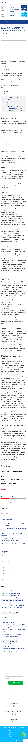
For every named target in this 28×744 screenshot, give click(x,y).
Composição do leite (12, 97)
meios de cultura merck (8, 634)
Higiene (4, 564)
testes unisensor (6, 648)
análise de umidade (7, 600)
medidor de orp (18, 631)
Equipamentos (6, 558)
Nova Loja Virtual (23, 14)
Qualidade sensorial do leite (14, 110)
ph (2, 639)
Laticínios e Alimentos (8, 573)
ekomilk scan (11, 624)
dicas (18, 622)
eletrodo (19, 624)
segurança (15, 641)
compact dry (20, 607)
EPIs (23, 624)
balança (4, 602)
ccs (14, 607)
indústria (17, 627)
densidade (12, 622)
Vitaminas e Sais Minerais (14, 106)
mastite (3, 631)
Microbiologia (5, 577)
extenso (4, 627)
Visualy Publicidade (18, 740)
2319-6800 (3, 8)
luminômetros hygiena (19, 629)
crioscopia (17, 615)
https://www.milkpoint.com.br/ (8, 483)
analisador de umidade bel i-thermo (11, 593)
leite (11, 629)
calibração (4, 607)
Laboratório (5, 567)
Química (4, 579)
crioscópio (4, 617)
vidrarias (9, 651)
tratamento (14, 648)
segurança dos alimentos (8, 644)
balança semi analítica (19, 605)
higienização (10, 627)
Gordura (9, 103)
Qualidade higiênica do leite (14, 108)
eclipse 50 (4, 624)
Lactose (9, 101)
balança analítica (11, 602)
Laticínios (4, 571)
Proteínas (9, 105)
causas (10, 607)
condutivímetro (5, 610)
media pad (9, 631)
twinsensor (21, 648)
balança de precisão (7, 605)
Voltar (4, 489)
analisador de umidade (8, 590)
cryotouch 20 (5, 622)
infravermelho (5, 629)
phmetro (6, 639)
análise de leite (19, 598)
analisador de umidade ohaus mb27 (11, 595)
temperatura (19, 644)
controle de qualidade (7, 615)
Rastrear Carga (23, 8)
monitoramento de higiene (17, 636)
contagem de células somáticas (10, 612)
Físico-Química (6, 561)
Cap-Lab (4, 556)
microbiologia (5, 636)
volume (15, 651)
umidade (4, 651)
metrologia (18, 634)
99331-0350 (3, 14)
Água (8, 99)
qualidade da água (15, 639)
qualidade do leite (6, 641)
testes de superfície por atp (9, 646)
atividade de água (18, 600)
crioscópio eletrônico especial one (11, 619)
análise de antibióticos (7, 598)
